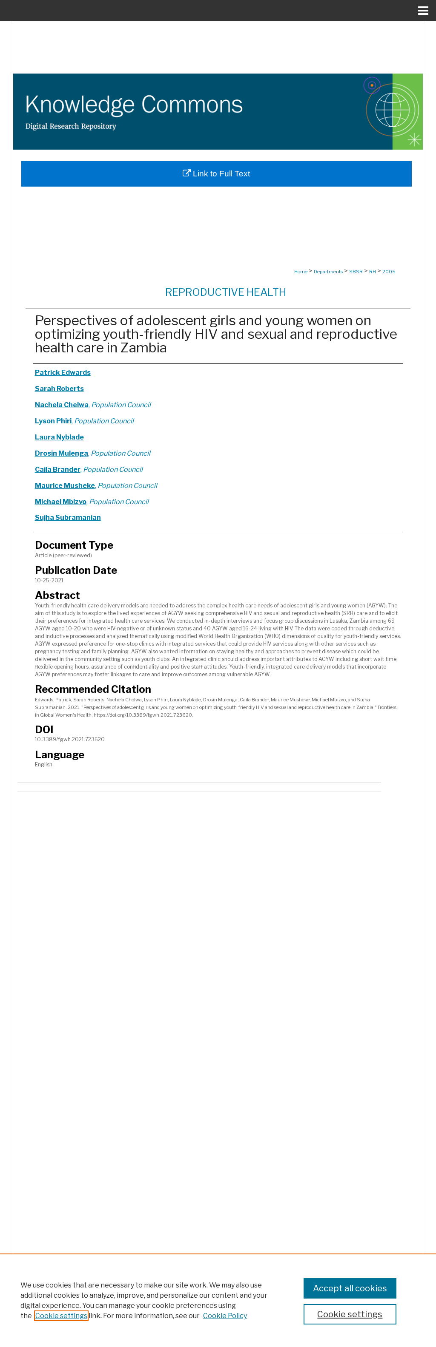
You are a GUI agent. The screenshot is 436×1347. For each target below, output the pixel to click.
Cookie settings (61, 1316)
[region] (218, 1300)
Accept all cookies (350, 1288)
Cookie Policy (225, 1316)
